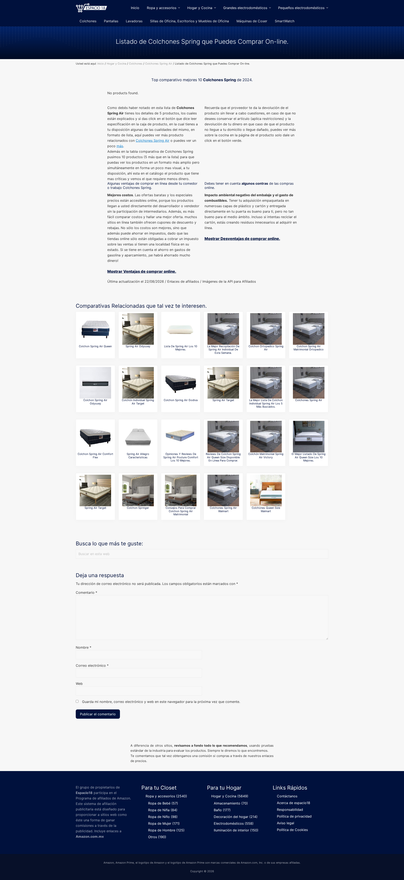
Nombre (83, 647)
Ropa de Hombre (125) (166, 830)
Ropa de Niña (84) (162, 810)
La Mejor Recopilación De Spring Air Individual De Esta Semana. (223, 349)
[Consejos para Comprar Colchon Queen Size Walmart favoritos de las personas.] (266, 490)
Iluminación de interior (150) (236, 830)
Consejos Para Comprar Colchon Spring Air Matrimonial (181, 511)
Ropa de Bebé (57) (163, 803)
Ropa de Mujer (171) (164, 823)
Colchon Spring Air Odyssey (95, 402)
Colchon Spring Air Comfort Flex (95, 455)
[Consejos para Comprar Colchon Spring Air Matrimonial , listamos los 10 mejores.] (181, 490)
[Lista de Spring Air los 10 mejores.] (181, 329)
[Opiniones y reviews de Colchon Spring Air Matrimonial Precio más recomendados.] (138, 436)
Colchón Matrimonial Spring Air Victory (265, 455)
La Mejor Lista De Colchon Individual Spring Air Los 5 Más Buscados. (266, 403)
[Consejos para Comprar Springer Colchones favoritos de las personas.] (138, 490)
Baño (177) (222, 810)
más (120, 146)
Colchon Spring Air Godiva (181, 400)
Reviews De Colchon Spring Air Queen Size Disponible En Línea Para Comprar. (223, 457)
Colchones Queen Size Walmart (266, 509)
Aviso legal (285, 823)
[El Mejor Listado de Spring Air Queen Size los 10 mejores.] (308, 436)
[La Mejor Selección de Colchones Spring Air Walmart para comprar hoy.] (223, 490)
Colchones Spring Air (152, 140)
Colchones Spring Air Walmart (223, 509)
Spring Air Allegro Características (138, 455)
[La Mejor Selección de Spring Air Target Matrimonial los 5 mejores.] (95, 490)
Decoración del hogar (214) (236, 817)
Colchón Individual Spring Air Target (138, 402)
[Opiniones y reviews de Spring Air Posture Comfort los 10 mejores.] (181, 436)
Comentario (86, 592)
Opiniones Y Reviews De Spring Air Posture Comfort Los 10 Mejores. (180, 457)
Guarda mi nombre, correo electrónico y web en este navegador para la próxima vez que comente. (161, 702)
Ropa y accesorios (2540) (166, 796)
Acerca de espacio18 (293, 803)
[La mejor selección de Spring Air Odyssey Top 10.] (95, 383)
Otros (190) (157, 837)
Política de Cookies (292, 830)
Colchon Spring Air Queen (95, 346)
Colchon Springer (138, 507)
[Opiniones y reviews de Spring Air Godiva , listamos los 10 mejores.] (181, 383)
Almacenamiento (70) (231, 803)
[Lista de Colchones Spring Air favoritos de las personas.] (308, 383)
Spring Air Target (223, 400)
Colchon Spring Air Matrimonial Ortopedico (309, 348)
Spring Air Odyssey (138, 346)
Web (79, 683)
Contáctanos (287, 796)
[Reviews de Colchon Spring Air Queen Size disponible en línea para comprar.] (223, 436)
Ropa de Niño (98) (163, 817)
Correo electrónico (92, 665)
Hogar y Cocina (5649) (229, 796)
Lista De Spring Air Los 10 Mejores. (180, 348)
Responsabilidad (290, 809)
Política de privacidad (294, 816)
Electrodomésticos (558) (234, 823)
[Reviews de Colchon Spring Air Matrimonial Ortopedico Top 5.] (308, 329)
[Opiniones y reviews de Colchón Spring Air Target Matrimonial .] (223, 383)
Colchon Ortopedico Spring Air (266, 348)
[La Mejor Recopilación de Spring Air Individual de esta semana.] (223, 329)
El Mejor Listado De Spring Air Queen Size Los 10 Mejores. (309, 457)
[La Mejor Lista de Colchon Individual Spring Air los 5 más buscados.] (266, 383)
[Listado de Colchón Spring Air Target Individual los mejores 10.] (138, 383)
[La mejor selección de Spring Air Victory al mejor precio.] (266, 436)
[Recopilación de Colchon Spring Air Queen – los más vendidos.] (95, 329)
